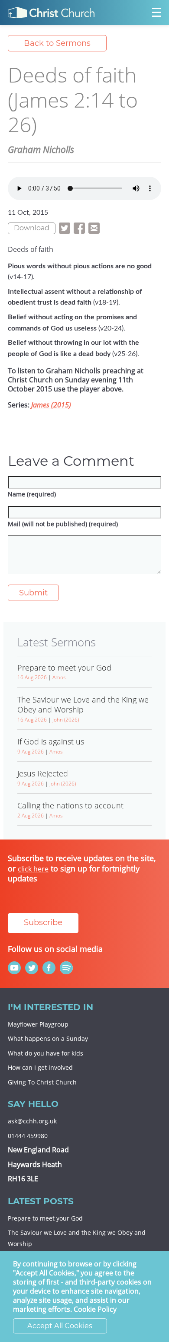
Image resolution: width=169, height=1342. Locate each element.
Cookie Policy (95, 1309)
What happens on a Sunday (48, 1038)
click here (33, 869)
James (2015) (51, 405)
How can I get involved (40, 1067)
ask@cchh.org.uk (32, 1121)
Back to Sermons (57, 43)
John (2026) (65, 719)
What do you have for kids (45, 1053)
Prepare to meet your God (45, 1218)
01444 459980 (28, 1136)
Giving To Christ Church (42, 1082)
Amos (59, 677)
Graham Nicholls (41, 149)
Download (31, 228)
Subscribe (43, 922)
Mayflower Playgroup (38, 1024)
